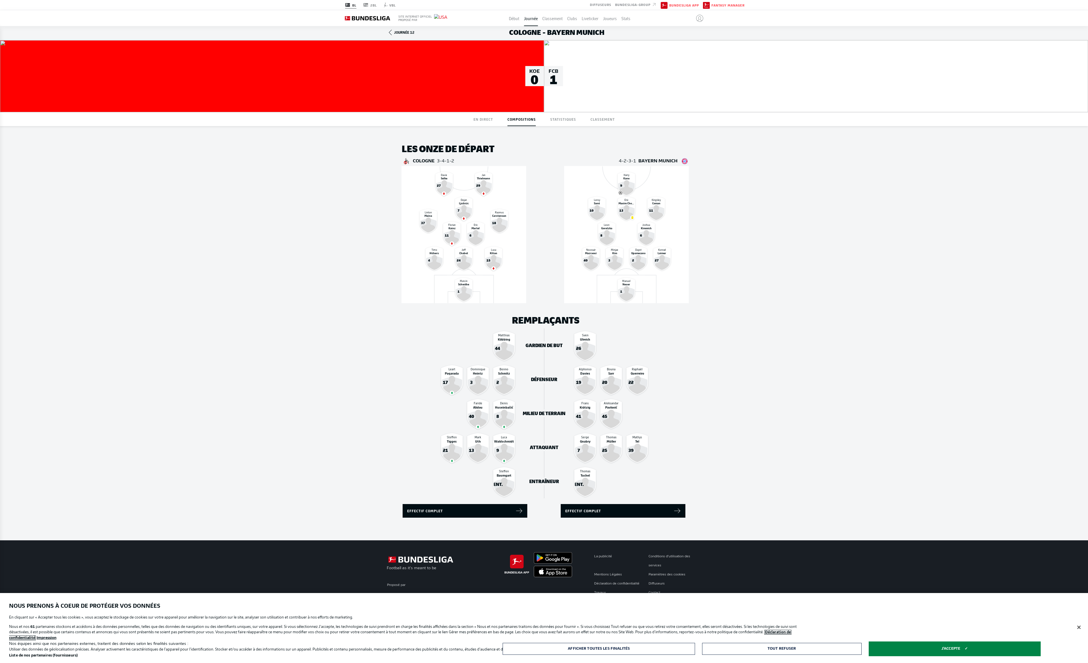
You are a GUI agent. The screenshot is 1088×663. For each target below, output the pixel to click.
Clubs (572, 18)
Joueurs (610, 18)
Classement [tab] (602, 119)
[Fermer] (1079, 627)
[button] (697, 18)
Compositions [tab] (521, 119)
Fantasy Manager (728, 5)
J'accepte (951, 649)
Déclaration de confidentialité (616, 583)
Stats (625, 18)
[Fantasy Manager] (706, 4)
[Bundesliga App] (664, 4)
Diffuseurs (600, 4)
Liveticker (590, 18)
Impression (46, 638)
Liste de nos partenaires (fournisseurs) (43, 655)
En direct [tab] (483, 119)
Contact (654, 592)
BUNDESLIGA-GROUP (633, 4)
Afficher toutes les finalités (599, 649)
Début (514, 18)
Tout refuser (782, 649)
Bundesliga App (684, 5)
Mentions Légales (608, 574)
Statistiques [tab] (563, 119)
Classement (552, 18)
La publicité (603, 556)
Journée (531, 18)
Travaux (600, 592)
